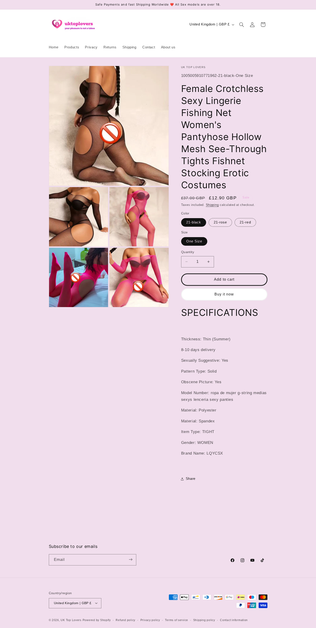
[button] (241, 24)
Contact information (234, 620)
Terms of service (176, 620)
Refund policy (125, 620)
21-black (193, 222)
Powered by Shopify (97, 620)
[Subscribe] (130, 559)
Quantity (187, 252)
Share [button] (190, 478)
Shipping (212, 205)
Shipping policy (204, 620)
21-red (245, 222)
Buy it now (224, 294)
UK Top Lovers (71, 620)
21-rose (220, 222)
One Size (194, 241)
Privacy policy (150, 620)
